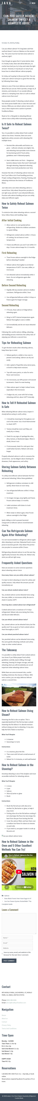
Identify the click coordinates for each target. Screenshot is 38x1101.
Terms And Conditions (9, 1028)
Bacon (4, 1015)
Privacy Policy (6, 1025)
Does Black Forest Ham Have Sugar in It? (17, 898)
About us (5, 1018)
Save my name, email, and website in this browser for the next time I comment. (17, 953)
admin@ (8, 1003)
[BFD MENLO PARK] (6, 3)
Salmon (6, 896)
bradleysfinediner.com (18, 1003)
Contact (4, 1022)
